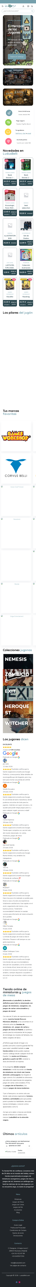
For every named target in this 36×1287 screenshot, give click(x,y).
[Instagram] (19, 1282)
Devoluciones (18, 1236)
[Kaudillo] (10, 284)
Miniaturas (18, 1199)
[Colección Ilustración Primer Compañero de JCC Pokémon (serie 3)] (26, 255)
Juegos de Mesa (18, 1202)
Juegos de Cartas (18, 1204)
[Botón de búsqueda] (32, 11)
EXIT (10, 691)
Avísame (29, 213)
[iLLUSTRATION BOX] (10, 225)
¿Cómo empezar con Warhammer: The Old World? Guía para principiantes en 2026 (17, 1143)
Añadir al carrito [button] (13, 182)
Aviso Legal (18, 1225)
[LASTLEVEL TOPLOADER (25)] (10, 255)
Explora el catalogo (17, 57)
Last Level (10, 263)
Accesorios (18, 1210)
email (29, 133)
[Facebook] (16, 1282)
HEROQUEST (17, 709)
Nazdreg (26, 297)
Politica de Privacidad (18, 1228)
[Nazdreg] (26, 284)
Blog (18, 1212)
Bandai (26, 203)
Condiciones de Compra (18, 1230)
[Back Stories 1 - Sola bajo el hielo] (10, 165)
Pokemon (26, 263)
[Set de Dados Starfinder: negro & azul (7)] (26, 225)
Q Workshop (26, 233)
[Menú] (3, 6)
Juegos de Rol (18, 1207)
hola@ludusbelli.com (18, 1263)
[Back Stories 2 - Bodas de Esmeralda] (26, 165)
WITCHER (16, 723)
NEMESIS (16, 659)
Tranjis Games (9, 172)
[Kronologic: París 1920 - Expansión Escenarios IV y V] (10, 195)
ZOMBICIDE (17, 677)
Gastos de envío (18, 1233)
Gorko (20, 1150)
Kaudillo (10, 297)
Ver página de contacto (18, 1265)
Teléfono (19, 133)
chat (24, 133)
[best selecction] (26, 195)
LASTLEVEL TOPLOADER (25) (10, 267)
